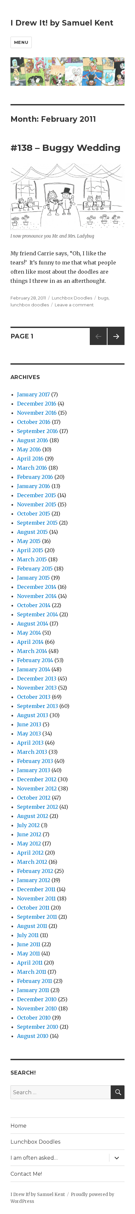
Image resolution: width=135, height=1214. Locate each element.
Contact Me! (26, 1174)
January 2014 (33, 669)
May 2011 (28, 953)
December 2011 (36, 889)
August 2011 (32, 926)
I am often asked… (34, 1158)
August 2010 (32, 1036)
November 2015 (36, 504)
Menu (21, 42)
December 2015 (36, 495)
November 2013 (37, 687)
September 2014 (37, 614)
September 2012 (37, 807)
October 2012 (33, 797)
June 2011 (28, 944)
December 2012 (36, 779)
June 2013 (29, 724)
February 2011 (34, 981)
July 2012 (28, 825)
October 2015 (33, 513)
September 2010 (37, 1027)
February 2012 (35, 871)
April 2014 (30, 642)
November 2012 (37, 788)
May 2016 (29, 449)
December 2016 (36, 403)
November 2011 (36, 898)
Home (18, 1126)
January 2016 (33, 486)
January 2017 (33, 394)
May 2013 (29, 733)
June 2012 (29, 834)
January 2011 (33, 990)
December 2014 (36, 587)
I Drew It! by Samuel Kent (61, 22)
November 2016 (37, 412)
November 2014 (37, 596)
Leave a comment (74, 304)
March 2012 (32, 862)
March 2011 (31, 972)
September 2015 (37, 522)
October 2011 (33, 907)
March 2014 (32, 651)
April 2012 (30, 852)
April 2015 (30, 550)
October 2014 (33, 605)
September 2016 (37, 431)
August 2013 (32, 715)
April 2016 (30, 458)
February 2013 (35, 761)
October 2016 (33, 422)
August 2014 (32, 623)
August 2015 (32, 532)
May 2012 (29, 843)
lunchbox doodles (29, 304)
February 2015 (35, 568)
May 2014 (29, 632)
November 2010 (37, 1008)
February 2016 (35, 477)
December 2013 (36, 678)
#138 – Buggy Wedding (65, 147)
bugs (103, 297)
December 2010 (37, 999)
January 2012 (33, 880)
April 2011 (30, 962)
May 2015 (29, 541)
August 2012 (32, 816)
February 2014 (35, 660)
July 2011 (28, 935)
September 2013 (37, 706)
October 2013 (33, 697)
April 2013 (30, 742)
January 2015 (33, 577)
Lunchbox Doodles (72, 297)
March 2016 (32, 467)
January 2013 (33, 770)
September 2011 (37, 917)
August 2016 (32, 440)
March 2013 (32, 752)
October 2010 (34, 1017)
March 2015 (32, 559)
